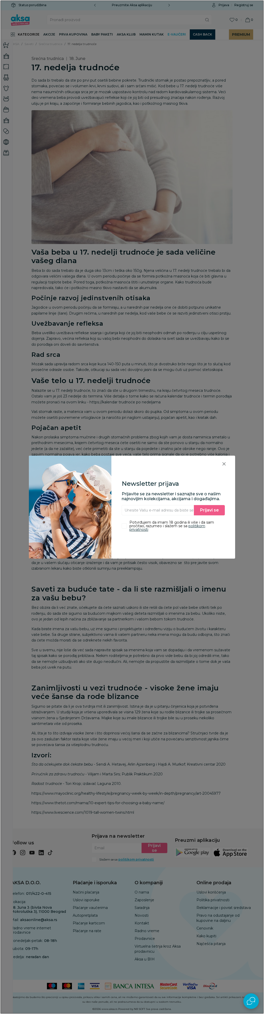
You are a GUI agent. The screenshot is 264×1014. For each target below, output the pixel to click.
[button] (224, 463)
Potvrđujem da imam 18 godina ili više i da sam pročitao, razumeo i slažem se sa (171, 526)
